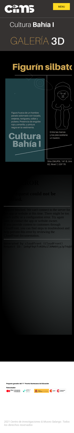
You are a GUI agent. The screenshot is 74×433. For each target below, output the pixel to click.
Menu (61, 6)
